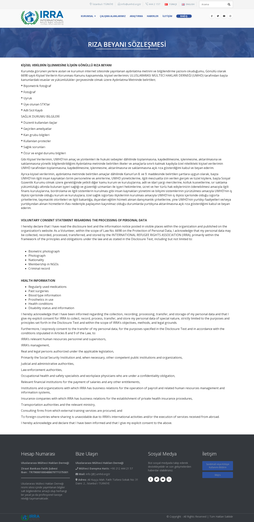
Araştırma (136, 16)
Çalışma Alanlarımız (113, 16)
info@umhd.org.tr (131, 4)
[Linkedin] (230, 16)
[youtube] (224, 16)
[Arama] (229, 4)
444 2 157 (154, 4)
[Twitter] (218, 16)
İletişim (167, 16)
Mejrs (218, 475)
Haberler (152, 16)
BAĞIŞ (184, 16)
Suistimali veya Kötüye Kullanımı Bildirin (217, 466)
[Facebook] (211, 16)
